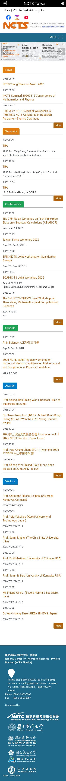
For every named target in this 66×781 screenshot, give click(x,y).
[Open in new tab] (8, 17)
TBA (5, 145)
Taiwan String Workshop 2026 (21, 239)
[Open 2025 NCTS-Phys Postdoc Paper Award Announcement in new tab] (33, 51)
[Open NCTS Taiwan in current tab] (33, 26)
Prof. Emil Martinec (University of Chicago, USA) (32, 558)
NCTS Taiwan (36, 3)
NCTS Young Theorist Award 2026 (23, 84)
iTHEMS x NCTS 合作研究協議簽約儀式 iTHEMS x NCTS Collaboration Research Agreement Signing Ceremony (27, 114)
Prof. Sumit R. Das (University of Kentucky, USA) (32, 575)
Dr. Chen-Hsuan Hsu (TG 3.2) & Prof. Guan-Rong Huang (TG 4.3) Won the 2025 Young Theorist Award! (32, 419)
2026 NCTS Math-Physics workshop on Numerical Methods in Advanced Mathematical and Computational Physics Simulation (31, 363)
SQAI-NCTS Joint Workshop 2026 (23, 277)
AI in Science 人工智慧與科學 (21, 342)
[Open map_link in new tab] (11, 676)
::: (2, 10)
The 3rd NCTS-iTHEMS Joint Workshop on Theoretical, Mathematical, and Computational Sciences (30, 302)
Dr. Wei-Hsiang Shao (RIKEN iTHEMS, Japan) (30, 613)
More (58, 125)
